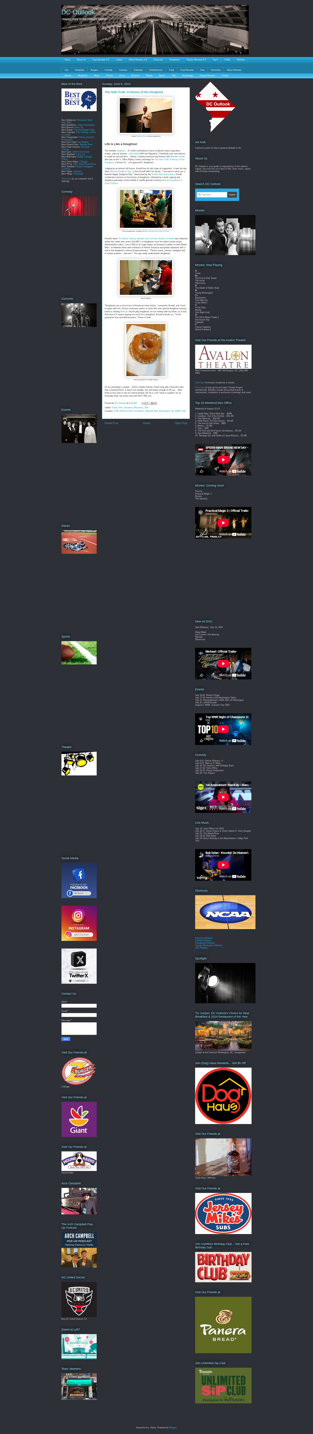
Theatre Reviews (207, 75)
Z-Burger (83, 161)
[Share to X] (149, 403)
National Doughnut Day (120, 171)
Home (67, 60)
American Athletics (204, 938)
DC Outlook (78, 12)
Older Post (181, 423)
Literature (128, 407)
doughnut (120, 150)
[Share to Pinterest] (155, 403)
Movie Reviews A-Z (138, 60)
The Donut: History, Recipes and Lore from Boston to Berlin (146, 238)
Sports (162, 75)
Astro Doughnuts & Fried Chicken (156, 231)
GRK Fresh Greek (80, 152)
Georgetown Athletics (205, 943)
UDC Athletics (201, 948)
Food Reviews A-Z (100, 60)
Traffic (227, 60)
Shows (149, 75)
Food (171, 70)
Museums (82, 75)
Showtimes (174, 60)
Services (135, 75)
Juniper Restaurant (86, 125)
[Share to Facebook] (152, 403)
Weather (241, 60)
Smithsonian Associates (162, 174)
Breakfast (79, 70)
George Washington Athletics (209, 945)
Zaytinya (78, 171)
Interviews (216, 70)
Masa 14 (79, 127)
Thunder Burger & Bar (84, 130)
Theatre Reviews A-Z (196, 60)
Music (97, 75)
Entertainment (156, 70)
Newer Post (111, 423)
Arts (67, 70)
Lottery (119, 60)
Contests (123, 70)
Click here (66, 178)
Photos (109, 75)
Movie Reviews (234, 70)
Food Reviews (187, 70)
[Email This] (143, 403)
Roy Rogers (83, 142)
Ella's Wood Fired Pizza (84, 164)
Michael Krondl (142, 136)
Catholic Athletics (203, 940)
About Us (81, 60)
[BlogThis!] (146, 403)
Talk (174, 75)
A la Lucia (80, 154)
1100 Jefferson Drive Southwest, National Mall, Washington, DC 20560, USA (150, 411)
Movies (68, 75)
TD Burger (78, 174)
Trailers (225, 75)
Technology (187, 75)
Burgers (94, 70)
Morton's (124, 311)
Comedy (108, 70)
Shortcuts (158, 60)
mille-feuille (134, 153)
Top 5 (215, 60)
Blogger (172, 1427)
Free (202, 70)
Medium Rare (86, 144)
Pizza (122, 75)
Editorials (138, 70)
